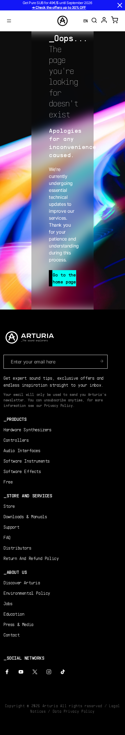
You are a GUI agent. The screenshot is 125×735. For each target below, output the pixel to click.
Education (13, 613)
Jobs (7, 603)
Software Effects (22, 471)
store (9, 506)
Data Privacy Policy (74, 711)
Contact (11, 634)
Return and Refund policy (31, 558)
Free (7, 481)
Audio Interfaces (21, 450)
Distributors (17, 547)
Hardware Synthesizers (27, 429)
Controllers (16, 440)
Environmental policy (26, 593)
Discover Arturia (21, 582)
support (11, 527)
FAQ (6, 537)
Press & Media (18, 624)
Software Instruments (26, 460)
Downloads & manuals (25, 516)
